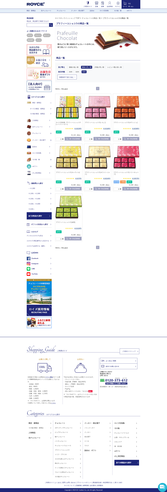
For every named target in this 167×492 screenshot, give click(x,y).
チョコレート (61, 10)
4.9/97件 (136, 178)
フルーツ (38, 35)
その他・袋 (117, 10)
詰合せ (92, 10)
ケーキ (87, 441)
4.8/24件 (107, 178)
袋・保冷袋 (118, 446)
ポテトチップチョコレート (64, 428)
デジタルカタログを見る (35, 236)
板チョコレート (60, 437)
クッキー (87, 432)
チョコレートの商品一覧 (91, 18)
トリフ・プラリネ (61, 454)
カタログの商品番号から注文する (38, 241)
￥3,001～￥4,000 (34, 204)
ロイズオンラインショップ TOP (67, 18)
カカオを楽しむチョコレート (64, 459)
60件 (77, 72)
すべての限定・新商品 (37, 109)
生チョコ (46, 35)
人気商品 (35, 120)
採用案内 (100, 485)
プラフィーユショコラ (62, 450)
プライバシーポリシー (84, 482)
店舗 (96, 6)
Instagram (35, 263)
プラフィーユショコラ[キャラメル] (68, 172)
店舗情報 (79, 485)
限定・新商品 (31, 10)
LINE (33, 269)
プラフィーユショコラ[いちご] (95, 122)
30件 (70, 72)
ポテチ (30, 35)
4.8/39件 (136, 128)
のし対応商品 (36, 173)
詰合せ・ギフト (90, 450)
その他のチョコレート (62, 476)
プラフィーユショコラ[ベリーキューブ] (126, 173)
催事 (102, 6)
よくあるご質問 (60, 482)
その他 (117, 428)
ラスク (87, 445)
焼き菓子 (30, 40)
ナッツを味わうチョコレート (64, 468)
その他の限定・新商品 (37, 114)
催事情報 (86, 485)
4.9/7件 (78, 178)
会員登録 (110, 6)
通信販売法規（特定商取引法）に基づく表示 (107, 482)
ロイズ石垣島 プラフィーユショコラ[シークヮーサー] (68, 123)
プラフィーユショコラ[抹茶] (65, 222)
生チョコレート (46, 10)
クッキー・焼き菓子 (77, 10)
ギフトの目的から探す (39, 224)
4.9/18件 (107, 128)
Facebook (34, 258)
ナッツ (39, 40)
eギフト (129, 10)
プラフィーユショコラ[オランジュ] (126, 122)
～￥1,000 (31, 188)
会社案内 (93, 485)
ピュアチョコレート (61, 432)
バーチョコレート (61, 441)
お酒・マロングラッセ (121, 437)
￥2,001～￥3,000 (34, 199)
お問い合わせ (71, 482)
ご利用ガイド (87, 6)
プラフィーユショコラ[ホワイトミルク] (97, 173)
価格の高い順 (86, 67)
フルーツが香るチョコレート (64, 472)
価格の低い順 (74, 67)
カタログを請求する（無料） (36, 246)
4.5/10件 (78, 228)
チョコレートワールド (121, 433)
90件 (84, 72)
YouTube (34, 274)
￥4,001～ (31, 209)
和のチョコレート (61, 463)
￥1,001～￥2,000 (34, 193)
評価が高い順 (99, 67)
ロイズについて (69, 485)
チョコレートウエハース (63, 445)
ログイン (118, 6)
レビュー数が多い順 (114, 67)
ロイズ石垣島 (104, 10)
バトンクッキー (90, 428)
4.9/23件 (78, 128)
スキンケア (118, 442)
